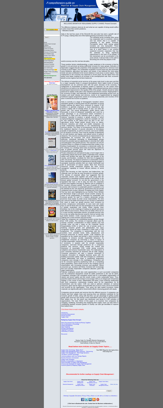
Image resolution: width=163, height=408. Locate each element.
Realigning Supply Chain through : (71, 320)
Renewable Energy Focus (52, 168)
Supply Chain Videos (103, 381)
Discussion (64, 334)
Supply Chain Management (80, 382)
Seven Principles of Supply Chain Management (74, 362)
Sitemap (66, 395)
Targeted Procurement (67, 329)
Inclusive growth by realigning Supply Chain (73, 365)
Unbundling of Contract (67, 331)
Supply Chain (64, 317)
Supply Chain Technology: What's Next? (72, 350)
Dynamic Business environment (70, 358)
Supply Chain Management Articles (103, 385)
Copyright (72, 395)
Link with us (100, 395)
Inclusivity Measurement (68, 314)
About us (93, 395)
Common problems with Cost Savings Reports (73, 356)
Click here (52, 83)
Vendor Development (67, 325)
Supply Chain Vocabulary (92, 385)
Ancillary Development (67, 328)
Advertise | (114, 395)
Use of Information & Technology (70, 324)
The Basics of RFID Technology (70, 354)
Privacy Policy (86, 395)
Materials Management (68, 384)
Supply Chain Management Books (80, 385)
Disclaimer (78, 395)
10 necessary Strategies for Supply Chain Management (76, 364)
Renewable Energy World (52, 185)
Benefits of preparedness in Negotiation (72, 361)
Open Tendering (65, 327)
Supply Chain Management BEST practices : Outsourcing (77, 351)
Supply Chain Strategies (67, 359)
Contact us (107, 395)
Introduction (64, 312)
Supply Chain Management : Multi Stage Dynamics (75, 353)
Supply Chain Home (68, 381)
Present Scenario (66, 315)
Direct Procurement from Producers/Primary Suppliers (76, 322)
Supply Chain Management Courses (92, 382)
